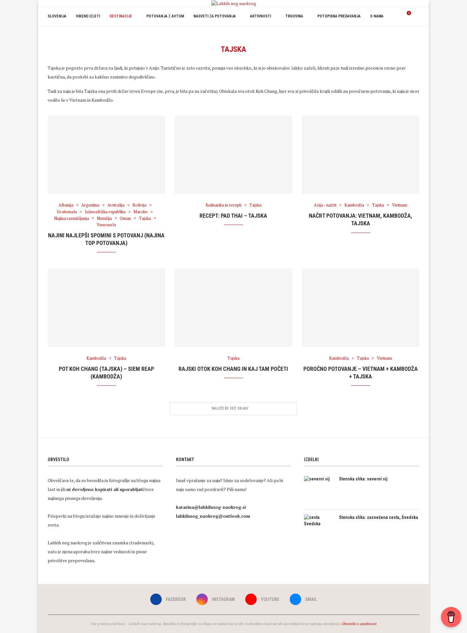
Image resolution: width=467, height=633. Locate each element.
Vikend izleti (88, 16)
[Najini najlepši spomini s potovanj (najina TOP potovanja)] (106, 155)
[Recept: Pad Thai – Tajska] (233, 155)
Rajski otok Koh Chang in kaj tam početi (233, 368)
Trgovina (294, 16)
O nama (376, 16)
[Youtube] (407, 34)
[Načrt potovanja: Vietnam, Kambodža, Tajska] (360, 155)
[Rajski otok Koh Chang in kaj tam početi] (233, 308)
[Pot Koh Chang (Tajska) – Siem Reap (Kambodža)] (106, 308)
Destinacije (121, 16)
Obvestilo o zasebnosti (359, 623)
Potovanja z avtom (165, 16)
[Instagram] (400, 34)
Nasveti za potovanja (214, 16)
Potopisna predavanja (339, 16)
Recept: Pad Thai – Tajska (233, 215)
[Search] (416, 16)
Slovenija (57, 16)
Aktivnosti (260, 16)
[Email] (413, 34)
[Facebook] (393, 34)
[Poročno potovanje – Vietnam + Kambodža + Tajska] (360, 308)
